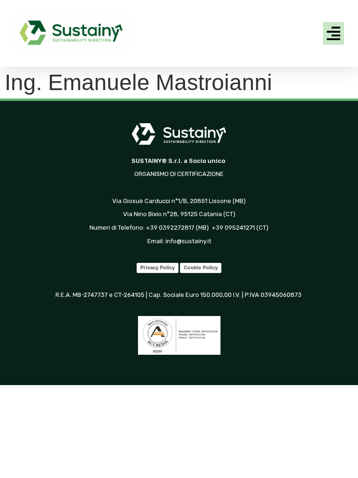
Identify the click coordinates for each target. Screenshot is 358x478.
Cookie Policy (201, 267)
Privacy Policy (157, 267)
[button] (333, 33)
